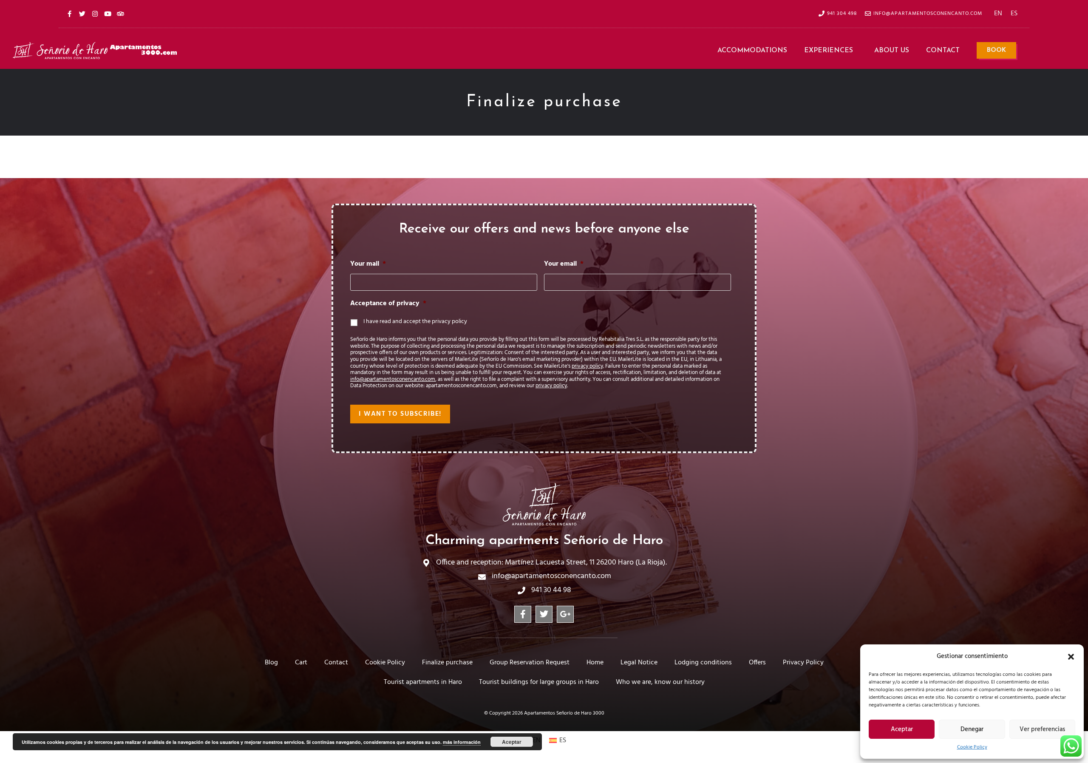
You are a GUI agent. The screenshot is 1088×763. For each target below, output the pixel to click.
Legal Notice (638, 662)
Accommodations (752, 50)
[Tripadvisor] (120, 13)
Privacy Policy (803, 662)
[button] (1071, 656)
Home (595, 662)
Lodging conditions (703, 662)
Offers (757, 662)
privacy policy (587, 366)
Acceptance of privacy (388, 303)
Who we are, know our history (660, 682)
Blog (271, 662)
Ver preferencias (1042, 729)
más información (462, 742)
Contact (943, 50)
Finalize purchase (447, 662)
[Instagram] (94, 13)
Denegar (971, 729)
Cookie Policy (972, 747)
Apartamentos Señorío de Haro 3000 (564, 713)
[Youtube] (107, 13)
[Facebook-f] (69, 13)
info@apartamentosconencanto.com (392, 379)
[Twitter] (82, 13)
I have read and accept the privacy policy (415, 321)
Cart (301, 662)
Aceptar (902, 729)
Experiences (828, 50)
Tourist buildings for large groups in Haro (539, 682)
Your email (564, 264)
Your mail (368, 264)
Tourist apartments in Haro (423, 682)
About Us (891, 50)
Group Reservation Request (530, 662)
